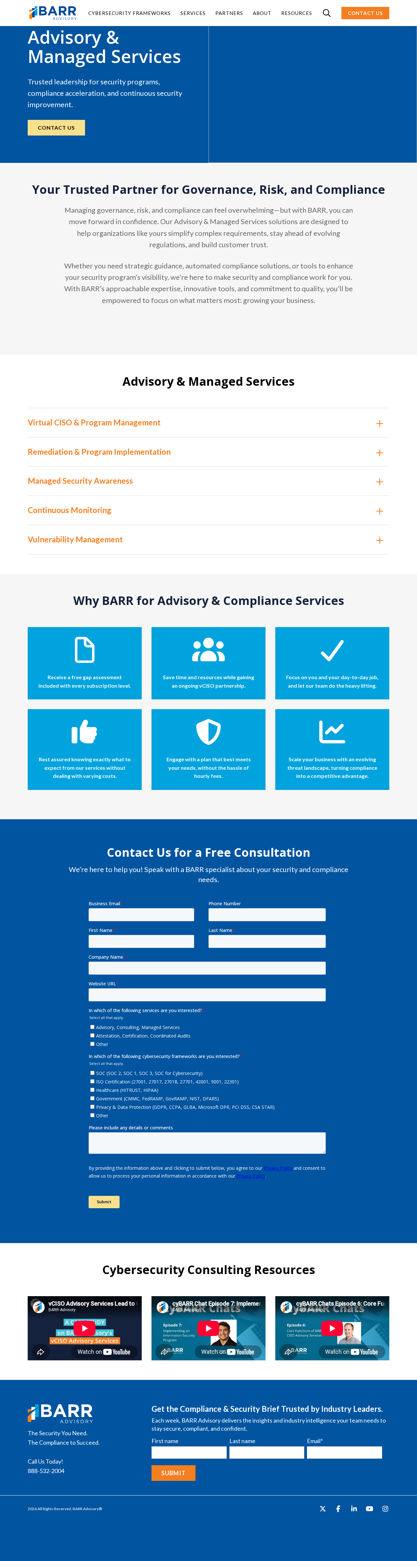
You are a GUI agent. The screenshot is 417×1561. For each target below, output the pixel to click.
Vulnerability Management (75, 539)
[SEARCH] (327, 13)
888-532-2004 (46, 1470)
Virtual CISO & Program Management (94, 422)
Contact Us (56, 127)
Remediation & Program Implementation (99, 451)
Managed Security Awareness (80, 480)
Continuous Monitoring (69, 510)
